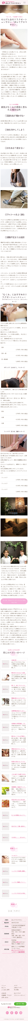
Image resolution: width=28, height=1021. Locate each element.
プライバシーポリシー (19, 995)
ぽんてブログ (17, 993)
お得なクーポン (18, 987)
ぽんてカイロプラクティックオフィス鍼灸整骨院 (18, 951)
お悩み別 (3, 993)
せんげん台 (18, 639)
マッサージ (17, 911)
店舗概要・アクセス (6, 995)
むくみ (10, 911)
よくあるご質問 (5, 989)
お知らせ (18, 942)
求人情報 (16, 989)
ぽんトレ (3, 987)
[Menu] (24, 2)
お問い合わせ (4, 997)
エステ (15, 985)
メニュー (3, 985)
